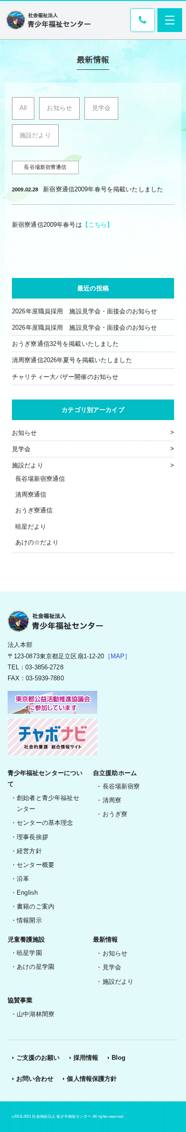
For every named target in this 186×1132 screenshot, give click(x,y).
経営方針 (29, 851)
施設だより (35, 135)
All (23, 107)
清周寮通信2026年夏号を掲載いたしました (72, 360)
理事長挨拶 (32, 837)
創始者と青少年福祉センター (48, 803)
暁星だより (31, 526)
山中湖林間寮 (35, 1014)
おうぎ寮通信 (34, 510)
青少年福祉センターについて (45, 778)
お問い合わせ (35, 1078)
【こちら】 (98, 224)
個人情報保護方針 (92, 1078)
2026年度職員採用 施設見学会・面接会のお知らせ (84, 311)
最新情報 (105, 939)
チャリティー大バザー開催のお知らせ (65, 376)
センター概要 (35, 864)
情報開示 (29, 920)
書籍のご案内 (35, 906)
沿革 (23, 878)
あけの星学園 (35, 966)
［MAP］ (117, 656)
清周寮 (112, 800)
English (27, 892)
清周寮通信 (31, 494)
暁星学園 (29, 952)
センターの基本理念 (45, 822)
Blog (119, 1057)
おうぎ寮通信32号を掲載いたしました (65, 343)
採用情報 (86, 1057)
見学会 (101, 107)
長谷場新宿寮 (121, 786)
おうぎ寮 (115, 814)
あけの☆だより (37, 542)
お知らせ (59, 107)
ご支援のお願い (38, 1057)
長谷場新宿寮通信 (40, 478)
